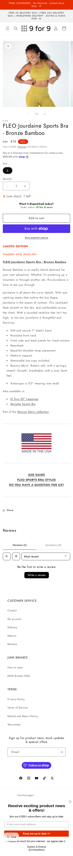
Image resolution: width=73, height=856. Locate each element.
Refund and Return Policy (22, 716)
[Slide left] (28, 114)
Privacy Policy (16, 699)
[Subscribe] (61, 752)
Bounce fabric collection (33, 412)
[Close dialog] (70, 801)
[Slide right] (45, 114)
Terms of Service (17, 707)
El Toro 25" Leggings (24, 399)
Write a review (37, 575)
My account (14, 619)
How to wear (15, 667)
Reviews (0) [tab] (20, 545)
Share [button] (10, 510)
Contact (12, 610)
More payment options (36, 237)
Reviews (12, 644)
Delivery (12, 627)
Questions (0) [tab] (53, 545)
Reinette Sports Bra (22, 404)
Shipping (22, 146)
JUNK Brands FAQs (18, 676)
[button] (7, 28)
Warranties (14, 724)
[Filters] (16, 556)
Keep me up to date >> (36, 833)
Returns (11, 636)
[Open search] (7, 556)
